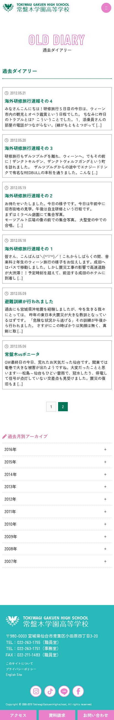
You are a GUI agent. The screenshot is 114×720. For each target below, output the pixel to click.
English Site (14, 674)
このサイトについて (19, 663)
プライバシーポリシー (21, 669)
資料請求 (57, 715)
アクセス (18, 715)
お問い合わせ (95, 715)
